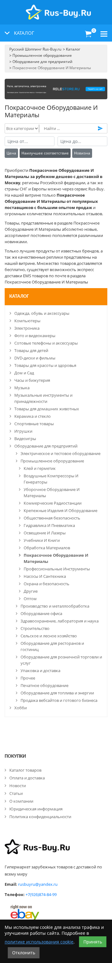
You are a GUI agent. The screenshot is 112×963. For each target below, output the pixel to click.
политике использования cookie (39, 942)
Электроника (27, 328)
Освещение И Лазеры (45, 533)
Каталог (19, 296)
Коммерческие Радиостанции (53, 503)
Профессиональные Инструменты (57, 569)
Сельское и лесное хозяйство (49, 636)
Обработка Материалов (47, 548)
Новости (17, 785)
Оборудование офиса (41, 613)
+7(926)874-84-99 (41, 894)
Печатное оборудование (44, 685)
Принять (92, 942)
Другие (31, 591)
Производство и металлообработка (55, 606)
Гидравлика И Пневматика (49, 525)
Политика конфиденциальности (40, 816)
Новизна (82, 153)
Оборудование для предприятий (45, 446)
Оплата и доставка (27, 778)
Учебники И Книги (42, 540)
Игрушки (23, 431)
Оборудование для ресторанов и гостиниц (52, 646)
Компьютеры (27, 320)
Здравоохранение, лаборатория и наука (60, 621)
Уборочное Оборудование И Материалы (52, 492)
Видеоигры (25, 438)
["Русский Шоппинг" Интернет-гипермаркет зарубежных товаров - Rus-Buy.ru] (58, 9)
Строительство (35, 628)
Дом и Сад (24, 373)
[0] (88, 34)
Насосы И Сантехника (45, 576)
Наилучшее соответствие (45, 153)
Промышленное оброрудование (52, 461)
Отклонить (23, 953)
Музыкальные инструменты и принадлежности (43, 398)
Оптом (30, 598)
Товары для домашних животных (46, 409)
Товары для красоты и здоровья (45, 365)
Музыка (22, 387)
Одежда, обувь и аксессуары (41, 313)
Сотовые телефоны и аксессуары (46, 343)
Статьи (16, 793)
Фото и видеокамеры (34, 335)
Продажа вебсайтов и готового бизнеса (59, 700)
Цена (11, 153)
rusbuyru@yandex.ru (38, 884)
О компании (21, 801)
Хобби (20, 708)
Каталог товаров (25, 770)
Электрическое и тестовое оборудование (60, 453)
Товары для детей (31, 350)
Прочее (28, 678)
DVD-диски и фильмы (34, 358)
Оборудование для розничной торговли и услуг (61, 660)
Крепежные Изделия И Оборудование (60, 510)
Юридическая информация (36, 809)
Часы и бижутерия (32, 380)
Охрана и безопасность (46, 583)
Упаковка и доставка (40, 670)
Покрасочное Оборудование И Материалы (56, 558)
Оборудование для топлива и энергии (57, 693)
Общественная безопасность (52, 518)
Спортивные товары (34, 423)
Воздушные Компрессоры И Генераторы (51, 479)
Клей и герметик (40, 468)
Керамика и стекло (32, 416)
